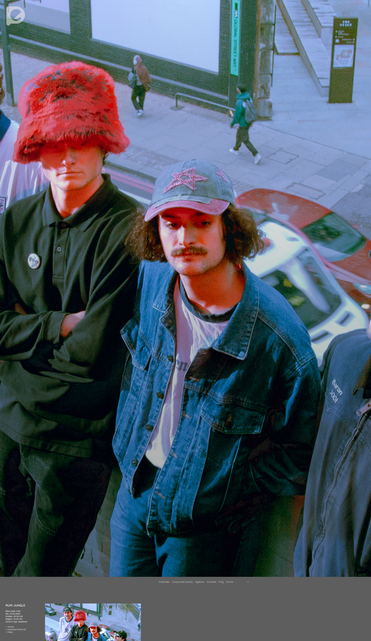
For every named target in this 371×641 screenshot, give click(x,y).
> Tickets (10, 627)
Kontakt (211, 581)
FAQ (221, 581)
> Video (9, 632)
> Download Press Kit (16, 629)
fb (239, 582)
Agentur (200, 581)
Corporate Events (182, 581)
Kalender (164, 581)
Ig (243, 582)
